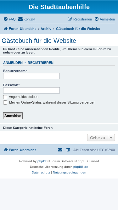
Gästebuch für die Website (39, 40)
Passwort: (11, 85)
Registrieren (40, 63)
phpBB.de (80, 166)
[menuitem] (9, 19)
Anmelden (13, 63)
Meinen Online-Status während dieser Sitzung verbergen (51, 102)
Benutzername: (16, 71)
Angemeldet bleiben (23, 97)
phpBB (42, 161)
